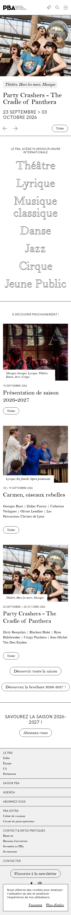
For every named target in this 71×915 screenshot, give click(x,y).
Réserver (8, 835)
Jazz (35, 248)
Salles (6, 758)
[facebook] (31, 883)
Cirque (35, 266)
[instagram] (39, 883)
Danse (35, 230)
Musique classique (35, 207)
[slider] (35, 75)
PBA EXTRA (11, 811)
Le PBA (8, 753)
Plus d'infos (55, 905)
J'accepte (35, 905)
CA (5, 768)
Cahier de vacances (14, 816)
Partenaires (9, 773)
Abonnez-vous (14, 801)
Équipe (7, 763)
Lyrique (35, 183)
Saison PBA (11, 783)
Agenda (9, 792)
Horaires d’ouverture (15, 841)
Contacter (12, 861)
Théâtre (35, 165)
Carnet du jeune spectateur (18, 821)
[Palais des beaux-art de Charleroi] (14, 7)
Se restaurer (10, 851)
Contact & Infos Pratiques (24, 830)
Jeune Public (35, 284)
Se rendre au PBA (13, 846)
